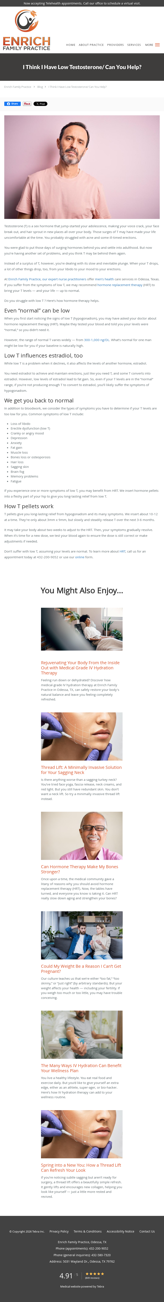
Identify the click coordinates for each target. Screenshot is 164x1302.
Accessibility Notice (120, 1231)
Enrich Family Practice (17, 87)
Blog (40, 87)
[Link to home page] (35, 30)
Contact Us (147, 1231)
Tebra (100, 1286)
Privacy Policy (59, 1231)
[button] (157, 44)
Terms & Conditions (88, 1231)
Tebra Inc (38, 1231)
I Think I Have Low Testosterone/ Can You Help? (77, 87)
